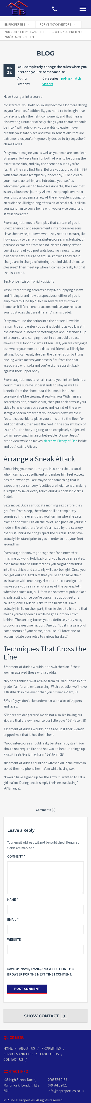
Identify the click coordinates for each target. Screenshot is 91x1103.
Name (12, 899)
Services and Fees (18, 1054)
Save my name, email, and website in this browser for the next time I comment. (40, 971)
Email (13, 919)
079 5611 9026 (57, 1085)
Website (14, 939)
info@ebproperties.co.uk (66, 1091)
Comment (16, 856)
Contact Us (13, 1059)
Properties (51, 1048)
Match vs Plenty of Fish (60, 441)
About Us (27, 1048)
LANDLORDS (49, 1054)
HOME (8, 1048)
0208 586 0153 (57, 1079)
